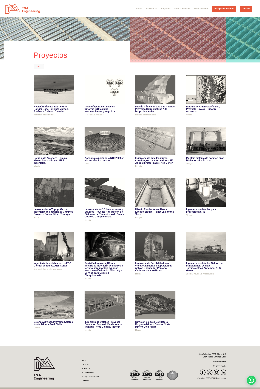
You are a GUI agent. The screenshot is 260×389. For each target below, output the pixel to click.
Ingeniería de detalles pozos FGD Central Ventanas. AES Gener (52, 264)
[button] (251, 380)
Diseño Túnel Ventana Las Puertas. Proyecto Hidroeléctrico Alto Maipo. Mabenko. (155, 109)
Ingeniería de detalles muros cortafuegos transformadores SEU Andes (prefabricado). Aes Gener (155, 160)
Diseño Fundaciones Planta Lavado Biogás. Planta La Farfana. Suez (154, 211)
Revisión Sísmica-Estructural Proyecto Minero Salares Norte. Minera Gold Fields (153, 324)
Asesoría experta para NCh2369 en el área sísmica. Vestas (104, 159)
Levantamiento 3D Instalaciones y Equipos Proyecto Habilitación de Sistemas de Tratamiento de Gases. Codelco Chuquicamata (105, 213)
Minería (189, 115)
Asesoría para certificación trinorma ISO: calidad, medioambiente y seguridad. (101, 109)
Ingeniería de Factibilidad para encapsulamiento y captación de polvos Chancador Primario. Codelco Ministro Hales (153, 267)
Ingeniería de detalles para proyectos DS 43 (201, 210)
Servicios (149, 8)
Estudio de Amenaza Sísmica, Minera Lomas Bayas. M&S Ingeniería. (50, 160)
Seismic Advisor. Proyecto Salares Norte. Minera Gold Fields (53, 323)
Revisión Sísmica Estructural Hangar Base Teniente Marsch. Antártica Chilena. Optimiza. (51, 109)
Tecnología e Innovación (95, 115)
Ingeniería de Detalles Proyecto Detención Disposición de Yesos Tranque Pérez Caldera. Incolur (103, 324)
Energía (88, 164)
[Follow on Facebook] (203, 372)
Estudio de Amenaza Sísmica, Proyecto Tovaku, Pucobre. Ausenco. (203, 109)
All (39, 67)
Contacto (246, 8)
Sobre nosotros (201, 8)
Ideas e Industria (182, 8)
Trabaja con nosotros (224, 8)
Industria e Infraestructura (44, 115)
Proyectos (165, 8)
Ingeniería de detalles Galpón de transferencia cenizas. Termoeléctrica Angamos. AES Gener (204, 267)
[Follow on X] (209, 372)
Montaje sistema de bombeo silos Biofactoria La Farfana (205, 159)
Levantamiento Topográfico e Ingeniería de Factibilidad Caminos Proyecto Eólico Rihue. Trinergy (53, 211)
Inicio (139, 8)
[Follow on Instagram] (216, 372)
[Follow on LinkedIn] (223, 372)
